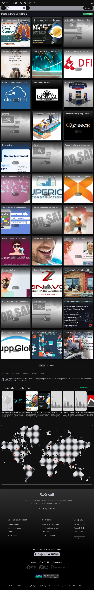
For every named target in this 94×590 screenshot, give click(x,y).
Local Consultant (48, 535)
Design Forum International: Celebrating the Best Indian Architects (78, 51)
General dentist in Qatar (75, 208)
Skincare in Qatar (9, 270)
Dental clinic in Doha (42, 239)
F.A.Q (10, 532)
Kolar (42, 373)
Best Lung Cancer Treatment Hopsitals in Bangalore (15, 20)
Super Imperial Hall (42, 83)
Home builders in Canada (44, 176)
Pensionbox (7, 145)
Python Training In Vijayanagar (78, 145)
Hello (36, 145)
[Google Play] (40, 554)
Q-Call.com (14, 586)
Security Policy (41, 586)
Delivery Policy (62, 586)
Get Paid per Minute (47, 509)
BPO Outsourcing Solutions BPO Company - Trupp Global (15, 333)
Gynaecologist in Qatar (75, 239)
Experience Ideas (14, 528)
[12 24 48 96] (42, 366)
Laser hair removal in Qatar (14, 239)
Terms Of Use (73, 586)
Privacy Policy (30, 586)
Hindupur (25, 373)
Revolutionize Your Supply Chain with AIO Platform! (47, 51)
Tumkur (35, 373)
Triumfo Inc (70, 83)
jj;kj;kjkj (5, 114)
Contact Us (78, 532)
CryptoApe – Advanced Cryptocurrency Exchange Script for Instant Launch (47, 20)
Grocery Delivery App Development (78, 114)
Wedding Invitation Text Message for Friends (15, 51)
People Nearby (13, 524)
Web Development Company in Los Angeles (78, 176)
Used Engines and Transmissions (78, 333)
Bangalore (15, 373)
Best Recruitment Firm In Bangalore (15, 301)
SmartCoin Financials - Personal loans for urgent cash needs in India (47, 208)
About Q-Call (79, 528)
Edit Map (45, 532)
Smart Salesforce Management (78, 301)
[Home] (7, 3)
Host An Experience (50, 528)
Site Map (82, 586)
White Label (12, 535)
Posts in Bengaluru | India (14, 14)
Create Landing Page (50, 524)
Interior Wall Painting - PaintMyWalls (15, 176)
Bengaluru (5, 373)
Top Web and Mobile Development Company (15, 208)
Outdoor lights (40, 301)
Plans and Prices (80, 524)
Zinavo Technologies (42, 270)
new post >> (85, 388)
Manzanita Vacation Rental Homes (78, 270)
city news (25, 388)
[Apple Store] (53, 554)
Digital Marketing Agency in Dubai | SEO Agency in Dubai (47, 333)
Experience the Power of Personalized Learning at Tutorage (47, 114)
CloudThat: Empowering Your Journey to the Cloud (15, 83)
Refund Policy (51, 586)
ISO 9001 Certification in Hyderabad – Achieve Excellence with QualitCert (78, 20)
